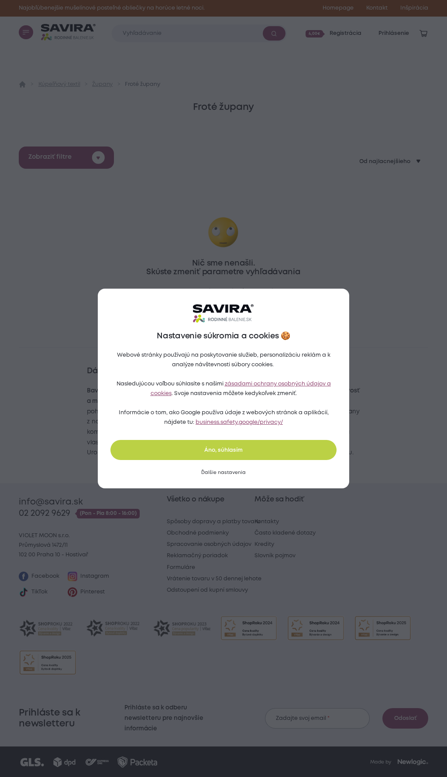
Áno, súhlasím (223, 450)
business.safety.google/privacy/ (239, 422)
